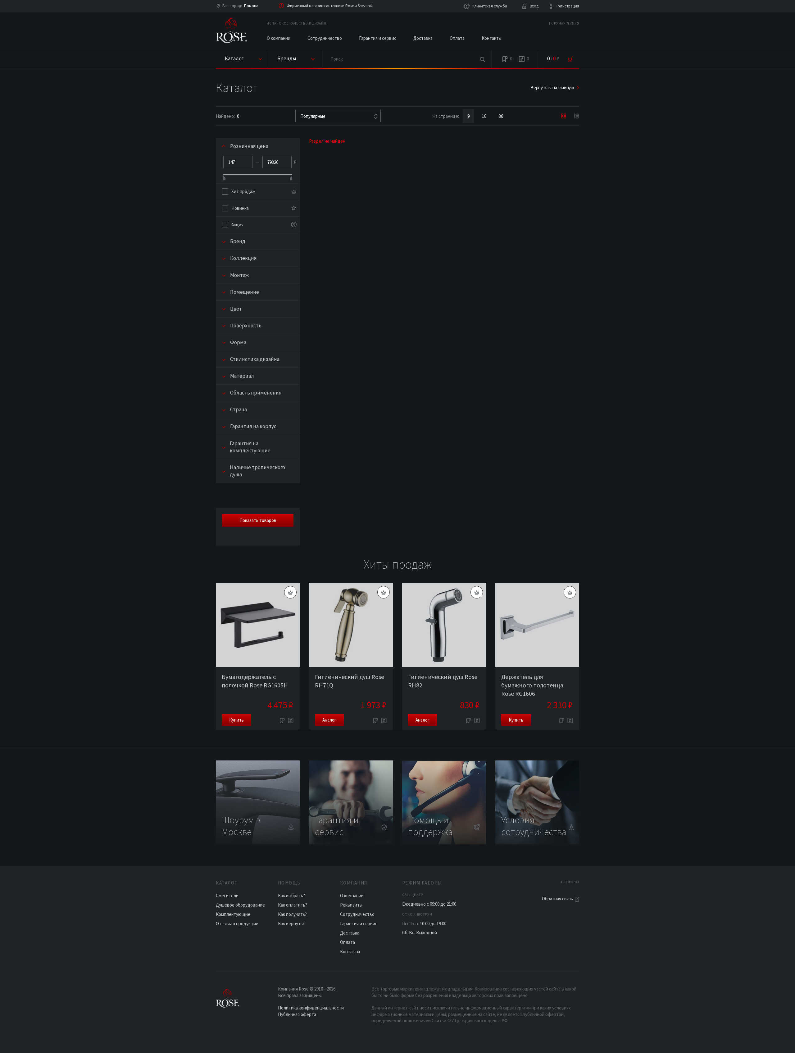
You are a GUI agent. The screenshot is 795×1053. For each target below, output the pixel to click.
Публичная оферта (297, 1014)
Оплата (457, 38)
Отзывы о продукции (237, 923)
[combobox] (338, 116)
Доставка (423, 38)
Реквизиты (351, 905)
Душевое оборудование (240, 905)
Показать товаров (257, 520)
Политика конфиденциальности (311, 1008)
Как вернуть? (291, 923)
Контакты (492, 38)
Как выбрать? (291, 895)
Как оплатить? (292, 905)
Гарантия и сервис (377, 38)
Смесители (227, 895)
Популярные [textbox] (312, 116)
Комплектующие (233, 914)
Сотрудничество (324, 38)
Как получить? (292, 914)
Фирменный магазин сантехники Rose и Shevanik (330, 5)
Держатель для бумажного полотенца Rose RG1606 (532, 685)
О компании (278, 38)
